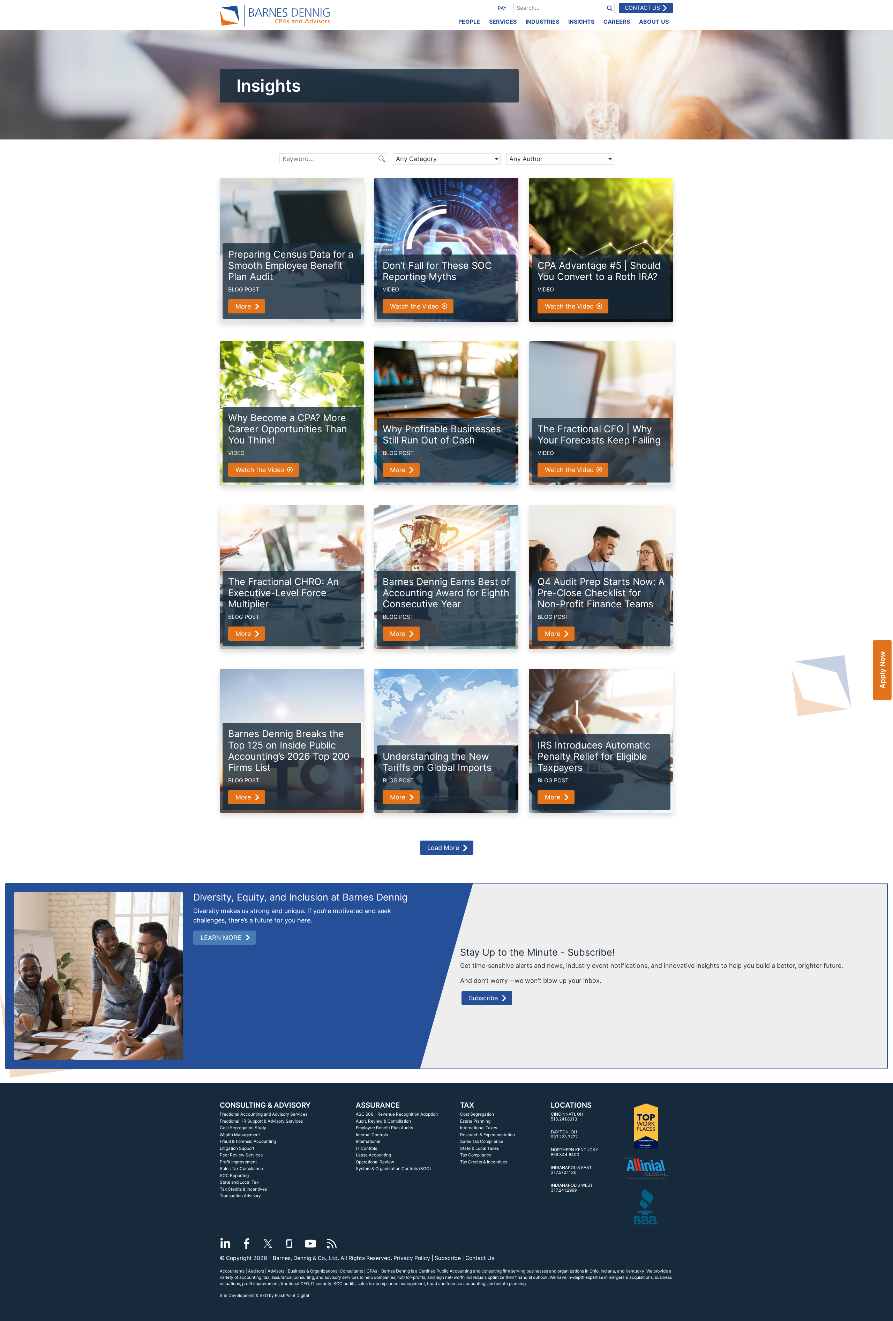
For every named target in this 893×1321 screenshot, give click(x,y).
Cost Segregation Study (243, 1127)
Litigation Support (237, 1148)
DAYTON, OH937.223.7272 (564, 1134)
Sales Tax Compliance (241, 1168)
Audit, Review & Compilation (383, 1121)
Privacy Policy (411, 1258)
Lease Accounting (373, 1154)
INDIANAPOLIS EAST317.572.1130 (571, 1170)
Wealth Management (240, 1134)
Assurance (378, 1105)
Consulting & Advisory (265, 1105)
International (368, 1141)
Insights (581, 21)
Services (503, 21)
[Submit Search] (610, 8)
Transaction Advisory (240, 1195)
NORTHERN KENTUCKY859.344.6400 (574, 1152)
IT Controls (366, 1148)
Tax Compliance (475, 1154)
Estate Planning (475, 1121)
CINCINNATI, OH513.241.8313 (567, 1116)
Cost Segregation (477, 1114)
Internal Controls (372, 1134)
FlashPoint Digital (292, 1295)
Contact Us (642, 8)
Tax (467, 1105)
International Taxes (478, 1127)
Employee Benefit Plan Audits (384, 1127)
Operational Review (375, 1161)
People (469, 21)
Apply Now (882, 670)
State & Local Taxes (479, 1148)
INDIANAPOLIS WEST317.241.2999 (572, 1188)
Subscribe (483, 998)
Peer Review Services (241, 1154)
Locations (571, 1105)
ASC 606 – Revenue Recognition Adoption (397, 1114)
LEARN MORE (221, 937)
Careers (616, 21)
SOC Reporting (234, 1175)
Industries (542, 21)
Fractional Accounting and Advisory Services (263, 1114)
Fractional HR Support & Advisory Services (261, 1121)
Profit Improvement (238, 1161)
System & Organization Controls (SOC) (393, 1168)
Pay (502, 8)
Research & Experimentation (487, 1134)
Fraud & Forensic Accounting (248, 1141)
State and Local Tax (239, 1182)
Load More (443, 847)
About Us (654, 21)
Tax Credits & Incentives (243, 1189)
